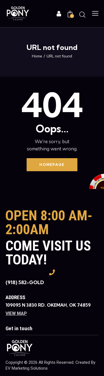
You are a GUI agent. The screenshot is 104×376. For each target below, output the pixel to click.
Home (37, 56)
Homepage (51, 164)
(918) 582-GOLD (25, 282)
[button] (95, 13)
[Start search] (82, 14)
